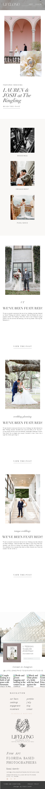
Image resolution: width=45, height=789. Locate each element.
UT (22, 302)
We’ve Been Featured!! (22, 537)
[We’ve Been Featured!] (22, 270)
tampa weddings (22, 531)
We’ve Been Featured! (22, 308)
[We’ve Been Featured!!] (22, 498)
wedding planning (22, 416)
